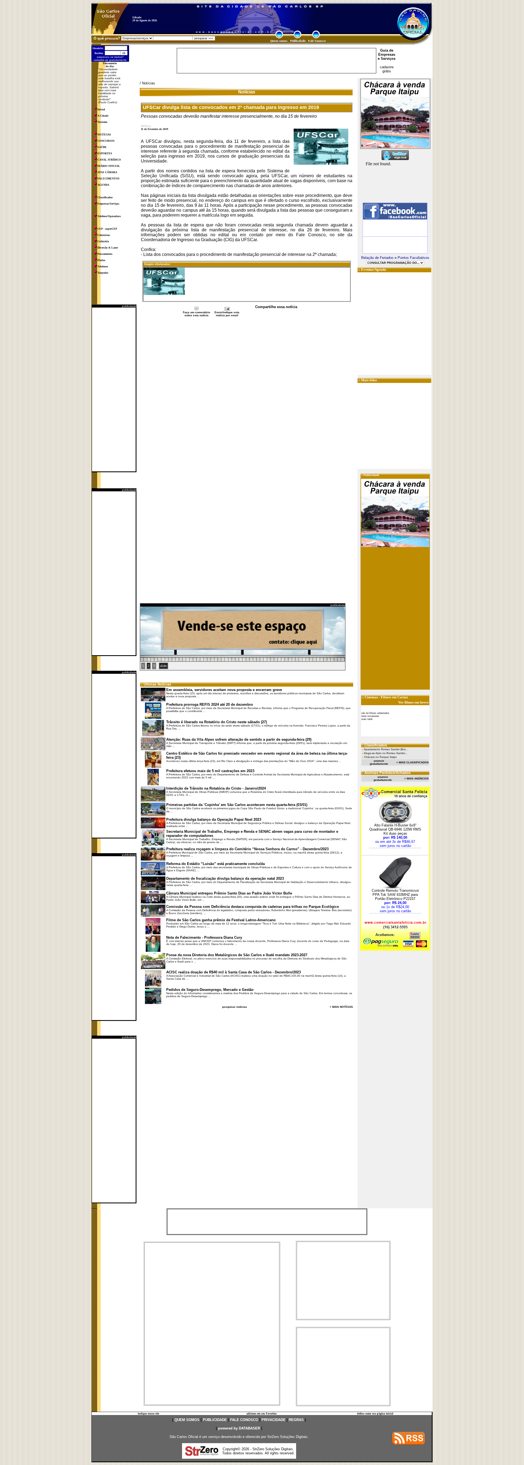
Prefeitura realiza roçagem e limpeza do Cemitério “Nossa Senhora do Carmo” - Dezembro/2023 (247, 849)
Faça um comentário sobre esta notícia (196, 314)
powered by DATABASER (239, 1428)
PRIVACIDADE (273, 1420)
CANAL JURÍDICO (109, 159)
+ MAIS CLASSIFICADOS (412, 762)
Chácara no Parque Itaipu (380, 756)
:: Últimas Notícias (155, 684)
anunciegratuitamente (379, 762)
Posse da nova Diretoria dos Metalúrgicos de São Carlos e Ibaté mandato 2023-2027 (236, 955)
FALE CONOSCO (244, 1420)
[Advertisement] (114, 389)
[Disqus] (246, 390)
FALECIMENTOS (108, 178)
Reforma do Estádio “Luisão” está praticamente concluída (215, 864)
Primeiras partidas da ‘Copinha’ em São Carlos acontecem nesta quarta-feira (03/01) (236, 805)
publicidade (129, 306)
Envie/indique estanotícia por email (227, 314)
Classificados (105, 197)
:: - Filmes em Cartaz (385, 697)
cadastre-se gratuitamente (110, 59)
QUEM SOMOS (187, 1420)
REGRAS (296, 1420)
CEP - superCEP (107, 228)
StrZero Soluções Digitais (287, 1437)
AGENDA (103, 184)
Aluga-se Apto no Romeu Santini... (385, 753)
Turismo (102, 121)
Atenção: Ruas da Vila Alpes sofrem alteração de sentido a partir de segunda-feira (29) (238, 739)
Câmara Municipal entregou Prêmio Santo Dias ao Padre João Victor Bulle (229, 893)
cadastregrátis (387, 69)
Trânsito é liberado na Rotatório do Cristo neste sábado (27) (216, 722)
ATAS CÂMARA (107, 172)
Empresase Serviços (386, 56)
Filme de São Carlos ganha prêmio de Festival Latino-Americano (221, 920)
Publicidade (371, 475)
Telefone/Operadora (109, 216)
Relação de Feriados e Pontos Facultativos (395, 258)
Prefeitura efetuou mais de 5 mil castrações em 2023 (210, 771)
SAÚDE (102, 147)
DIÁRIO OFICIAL (108, 165)
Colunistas (103, 235)
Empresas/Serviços (108, 203)
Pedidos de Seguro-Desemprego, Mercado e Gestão (210, 990)
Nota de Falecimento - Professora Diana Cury (204, 937)
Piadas (101, 260)
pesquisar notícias (234, 1006)
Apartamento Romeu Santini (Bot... (386, 749)
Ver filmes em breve (413, 702)
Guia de (386, 50)
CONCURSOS (106, 140)
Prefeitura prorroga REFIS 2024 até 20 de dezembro (209, 704)
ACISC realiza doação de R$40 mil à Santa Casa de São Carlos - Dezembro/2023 (233, 972)
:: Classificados (374, 745)
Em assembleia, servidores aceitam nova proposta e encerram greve (224, 690)
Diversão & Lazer (107, 247)
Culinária (103, 241)
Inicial (101, 109)
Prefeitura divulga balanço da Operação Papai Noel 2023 (213, 819)
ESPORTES (104, 153)
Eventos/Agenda (373, 269)
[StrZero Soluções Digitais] (201, 1454)
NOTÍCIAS (104, 134)
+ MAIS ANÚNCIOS (416, 778)
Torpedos (102, 272)
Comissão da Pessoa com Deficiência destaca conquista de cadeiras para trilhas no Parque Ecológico (252, 907)
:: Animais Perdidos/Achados (385, 773)
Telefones (102, 266)
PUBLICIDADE (215, 1420)
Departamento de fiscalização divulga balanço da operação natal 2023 (225, 878)
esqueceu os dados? (110, 56)
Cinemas (371, 697)
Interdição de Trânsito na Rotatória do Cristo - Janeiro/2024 (216, 788)
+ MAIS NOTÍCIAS (341, 1006)
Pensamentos (104, 253)
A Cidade (102, 115)
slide (163, 666)
